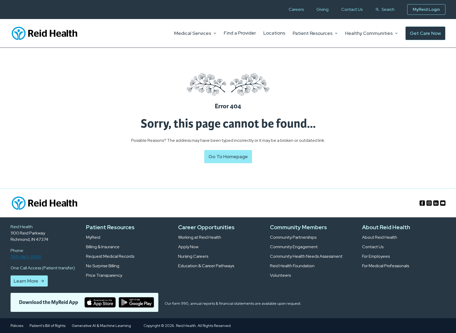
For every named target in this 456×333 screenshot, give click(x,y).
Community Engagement (294, 247)
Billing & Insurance (103, 247)
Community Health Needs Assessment (306, 256)
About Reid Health (379, 237)
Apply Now (188, 247)
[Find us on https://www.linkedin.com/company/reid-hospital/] (436, 203)
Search (388, 9)
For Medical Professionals (385, 266)
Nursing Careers (193, 256)
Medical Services (192, 33)
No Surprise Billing (102, 266)
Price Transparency (104, 275)
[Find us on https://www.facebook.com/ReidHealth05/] (422, 203)
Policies (17, 325)
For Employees (376, 256)
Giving (322, 9)
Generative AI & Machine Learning (101, 325)
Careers (296, 9)
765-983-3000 (26, 257)
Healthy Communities (369, 33)
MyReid (93, 237)
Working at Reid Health (199, 237)
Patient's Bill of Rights (47, 325)
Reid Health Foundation (292, 266)
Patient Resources (312, 33)
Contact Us (352, 9)
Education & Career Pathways (206, 266)
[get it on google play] (136, 302)
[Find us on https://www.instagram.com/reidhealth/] (429, 203)
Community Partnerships (293, 237)
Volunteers (280, 275)
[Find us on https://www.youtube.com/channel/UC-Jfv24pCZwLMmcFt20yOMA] (442, 203)
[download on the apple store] (100, 302)
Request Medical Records (110, 256)
